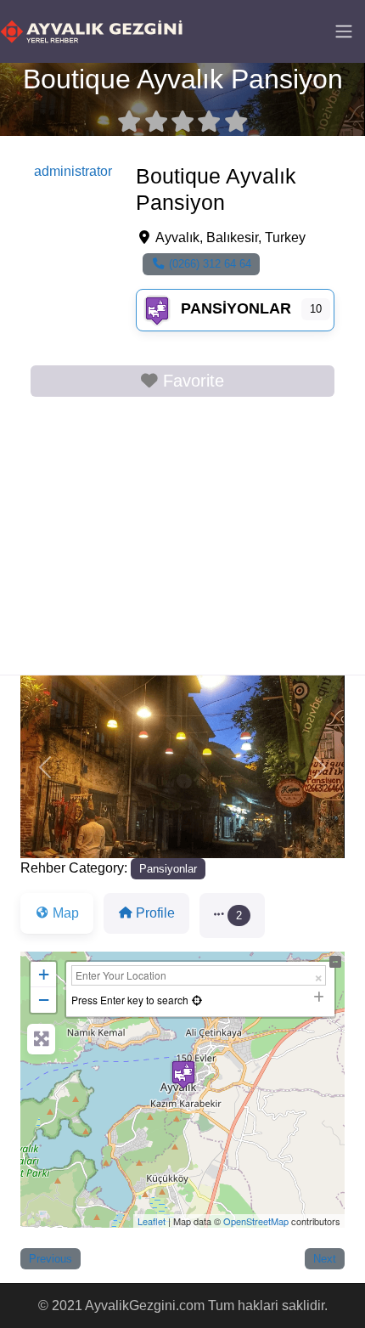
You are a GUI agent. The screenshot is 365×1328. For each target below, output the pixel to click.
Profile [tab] (155, 913)
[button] (44, 766)
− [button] (43, 999)
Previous (50, 1258)
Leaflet (152, 1221)
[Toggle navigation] (344, 31)
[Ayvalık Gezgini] (91, 29)
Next (324, 1258)
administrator (73, 171)
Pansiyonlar (236, 308)
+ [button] (43, 974)
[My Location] (197, 999)
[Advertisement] (182, 539)
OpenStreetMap (256, 1221)
